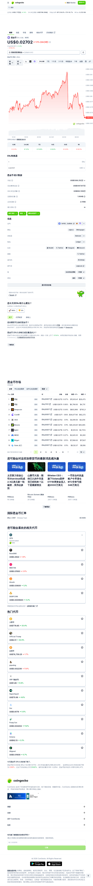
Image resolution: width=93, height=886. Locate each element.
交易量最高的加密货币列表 (26, 337)
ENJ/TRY (45, 404)
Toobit (60, 327)
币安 (58, 325)
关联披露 (10, 385)
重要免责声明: (12, 870)
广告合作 (12, 295)
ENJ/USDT (46, 399)
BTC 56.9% (61, 12)
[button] (71, 229)
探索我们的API (21, 139)
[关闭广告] (82, 535)
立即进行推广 (31, 606)
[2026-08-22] (86, 61)
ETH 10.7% (69, 12)
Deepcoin (69, 327)
